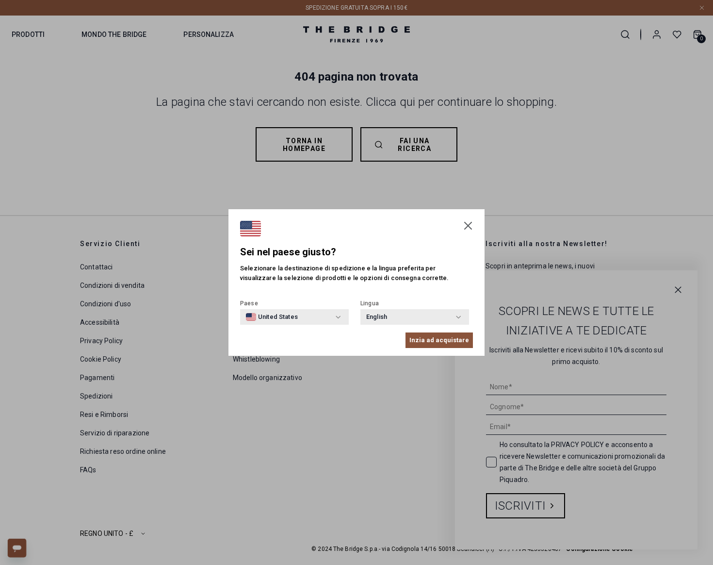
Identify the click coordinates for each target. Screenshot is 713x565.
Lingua (369, 303)
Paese (249, 303)
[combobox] (272, 317)
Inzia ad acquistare (439, 340)
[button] (468, 226)
